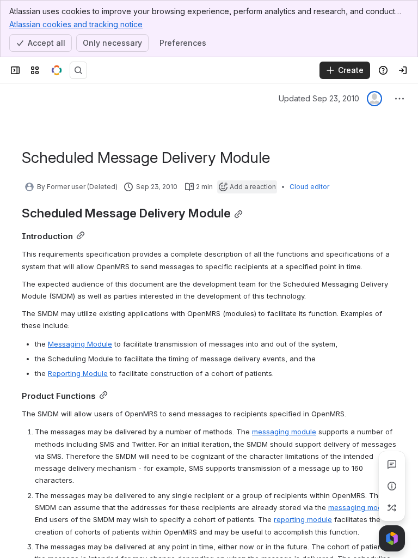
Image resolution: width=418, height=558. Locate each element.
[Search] (78, 70)
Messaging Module (80, 343)
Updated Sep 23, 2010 (319, 98)
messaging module (284, 431)
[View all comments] (392, 464)
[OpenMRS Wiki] (56, 70)
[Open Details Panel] (392, 486)
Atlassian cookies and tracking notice (76, 24)
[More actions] (399, 98)
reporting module (303, 519)
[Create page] (392, 508)
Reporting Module (78, 373)
